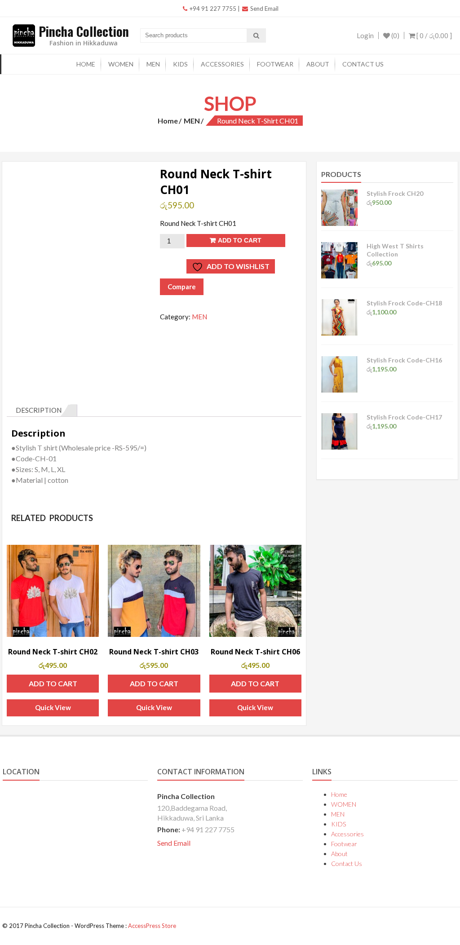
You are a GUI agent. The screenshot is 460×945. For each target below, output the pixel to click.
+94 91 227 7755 (212, 8)
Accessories (222, 64)
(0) (394, 35)
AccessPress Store (152, 925)
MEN (153, 64)
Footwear (275, 64)
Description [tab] (39, 410)
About (317, 64)
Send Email (264, 8)
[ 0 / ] (433, 35)
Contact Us (363, 64)
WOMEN (120, 64)
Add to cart (239, 240)
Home (85, 64)
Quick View (53, 707)
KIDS (180, 64)
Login (365, 35)
